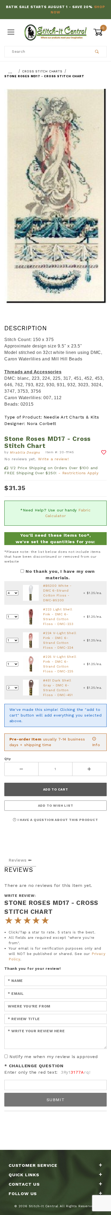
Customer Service (33, 1165)
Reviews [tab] (18, 860)
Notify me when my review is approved (53, 1056)
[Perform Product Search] (97, 51)
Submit (56, 1099)
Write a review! (53, 459)
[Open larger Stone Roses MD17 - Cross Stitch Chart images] (55, 199)
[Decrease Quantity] (21, 769)
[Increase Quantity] (89, 769)
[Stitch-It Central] (55, 32)
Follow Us (23, 1193)
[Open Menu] (11, 32)
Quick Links (24, 1174)
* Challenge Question (34, 1065)
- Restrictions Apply (78, 473)
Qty (7, 759)
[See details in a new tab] (31, 593)
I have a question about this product (57, 820)
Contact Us (24, 1184)
